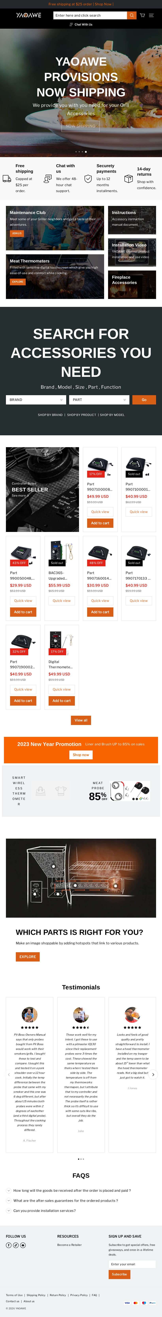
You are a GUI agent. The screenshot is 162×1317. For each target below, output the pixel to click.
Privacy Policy (79, 1295)
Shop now (81, 755)
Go (144, 400)
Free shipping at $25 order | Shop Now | (81, 4)
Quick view (100, 512)
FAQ (94, 1295)
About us (29, 1301)
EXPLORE (28, 957)
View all (81, 720)
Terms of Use (14, 1295)
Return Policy (58, 1295)
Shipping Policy (36, 1295)
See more (19, 495)
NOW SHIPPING (80, 126)
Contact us (12, 1301)
